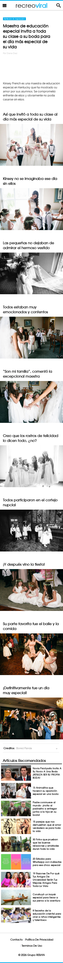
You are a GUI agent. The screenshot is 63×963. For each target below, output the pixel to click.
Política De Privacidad (39, 939)
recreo (31, 5)
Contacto (16, 939)
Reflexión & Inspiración (14, 19)
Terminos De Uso (32, 945)
